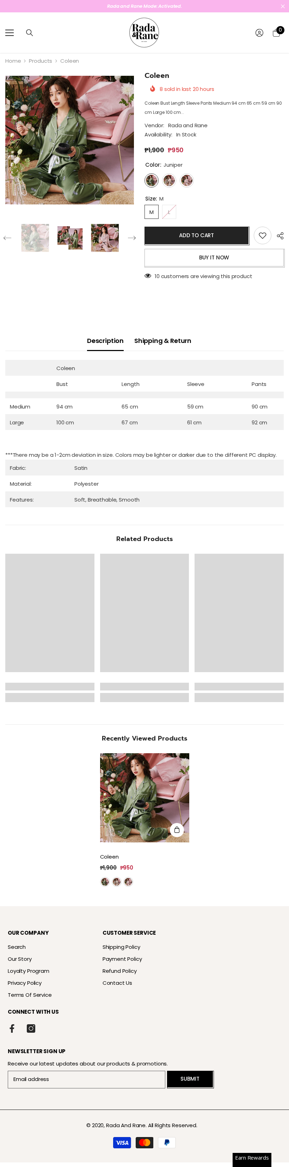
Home (13, 61)
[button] (7, 238)
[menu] (9, 33)
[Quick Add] (177, 830)
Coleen (110, 856)
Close (282, 6)
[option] (144, 6)
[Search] (29, 33)
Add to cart (196, 235)
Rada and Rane (188, 125)
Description (105, 340)
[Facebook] (12, 1028)
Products (40, 61)
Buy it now (214, 257)
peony (128, 882)
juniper (105, 882)
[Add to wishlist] (262, 235)
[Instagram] (31, 1028)
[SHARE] (277, 235)
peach (117, 882)
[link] (49, 686)
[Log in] (259, 33)
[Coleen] (144, 797)
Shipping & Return (162, 340)
